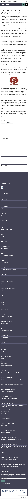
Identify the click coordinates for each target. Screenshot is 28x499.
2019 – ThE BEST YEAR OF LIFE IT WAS (9, 375)
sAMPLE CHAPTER (5, 232)
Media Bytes (3, 236)
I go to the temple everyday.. (7, 281)
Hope (2, 276)
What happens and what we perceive (8, 459)
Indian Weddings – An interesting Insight (9, 288)
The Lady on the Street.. (6, 339)
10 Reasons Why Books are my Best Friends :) (10, 372)
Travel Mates (4, 454)
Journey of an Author (5, 413)
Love (2, 297)
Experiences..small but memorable (8, 393)
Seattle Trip (3, 441)
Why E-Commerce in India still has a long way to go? (11, 461)
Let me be (3, 290)
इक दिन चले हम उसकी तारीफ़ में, (6, 356)
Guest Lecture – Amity (6, 400)
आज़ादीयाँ (2, 354)
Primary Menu (26, 4)
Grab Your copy (4, 201)
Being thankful (4, 260)
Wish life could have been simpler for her (9, 466)
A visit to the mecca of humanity (7, 382)
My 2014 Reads (4, 425)
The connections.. (5, 337)
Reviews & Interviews (5, 203)
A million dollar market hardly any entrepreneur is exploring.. (13, 379)
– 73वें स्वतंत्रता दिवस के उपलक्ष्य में (7, 255)
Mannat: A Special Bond (6, 420)
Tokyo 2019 (3, 452)
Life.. (2, 295)
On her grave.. (4, 314)
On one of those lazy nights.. (7, 316)
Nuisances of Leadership (6, 432)
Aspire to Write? (4, 386)
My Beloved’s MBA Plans (7, 158)
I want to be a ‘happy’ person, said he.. (9, 409)
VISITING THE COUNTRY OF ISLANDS (9, 457)
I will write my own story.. (6, 283)
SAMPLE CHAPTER (5, 220)
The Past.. (3, 342)
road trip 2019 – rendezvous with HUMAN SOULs (11, 439)
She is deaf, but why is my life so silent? (9, 444)
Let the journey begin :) (6, 418)
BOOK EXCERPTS (5, 213)
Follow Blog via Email (6, 471)
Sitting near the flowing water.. (7, 325)
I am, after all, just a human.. (6, 279)
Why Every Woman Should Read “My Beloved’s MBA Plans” (13, 464)
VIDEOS (3, 222)
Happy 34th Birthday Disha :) (7, 403)
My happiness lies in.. (5, 309)
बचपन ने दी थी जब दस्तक (5, 363)
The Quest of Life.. (5, 344)
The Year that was (5, 450)
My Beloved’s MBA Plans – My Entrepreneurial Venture (12, 427)
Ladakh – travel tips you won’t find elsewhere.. (10, 416)
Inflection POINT (4, 225)
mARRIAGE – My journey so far (7, 423)
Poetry (2, 253)
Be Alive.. (3, 257)
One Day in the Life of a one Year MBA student (10, 434)
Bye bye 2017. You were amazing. (8, 389)
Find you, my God (4, 262)
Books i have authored (12, 186)
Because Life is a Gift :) (5, 196)
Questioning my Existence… (7, 321)
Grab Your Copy (4, 215)
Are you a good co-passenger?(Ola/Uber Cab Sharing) (12, 384)
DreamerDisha (4, 165)
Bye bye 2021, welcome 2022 (7, 391)
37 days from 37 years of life (7, 377)
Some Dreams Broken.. (5, 335)
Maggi (2, 302)
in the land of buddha (5, 411)
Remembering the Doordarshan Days (8, 437)
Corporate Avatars (4, 211)
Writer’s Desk (3, 370)
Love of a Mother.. (5, 300)
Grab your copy (4, 243)
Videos (2, 208)
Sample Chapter (4, 206)
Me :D (2, 304)
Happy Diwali (4, 274)
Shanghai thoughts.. (5, 323)
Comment (23, 147)
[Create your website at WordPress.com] (14, 1)
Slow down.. (3, 328)
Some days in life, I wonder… (7, 330)
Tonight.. (3, 347)
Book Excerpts (4, 199)
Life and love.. (4, 293)
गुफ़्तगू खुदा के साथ (4, 361)
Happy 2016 (3, 271)
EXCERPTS (3, 227)
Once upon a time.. (5, 318)
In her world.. (4, 286)
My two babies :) (4, 311)
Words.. (2, 351)
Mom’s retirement (5, 307)
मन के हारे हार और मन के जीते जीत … (7, 365)
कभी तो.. (2, 358)
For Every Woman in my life (6, 396)
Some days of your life (5, 332)
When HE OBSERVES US (6, 349)
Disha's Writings (5, 4)
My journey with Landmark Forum (8, 430)
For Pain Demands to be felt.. (7, 264)
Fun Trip (3, 267)
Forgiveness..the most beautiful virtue (9, 398)
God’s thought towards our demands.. (9, 269)
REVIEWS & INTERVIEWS (6, 229)
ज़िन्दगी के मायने (3, 368)
